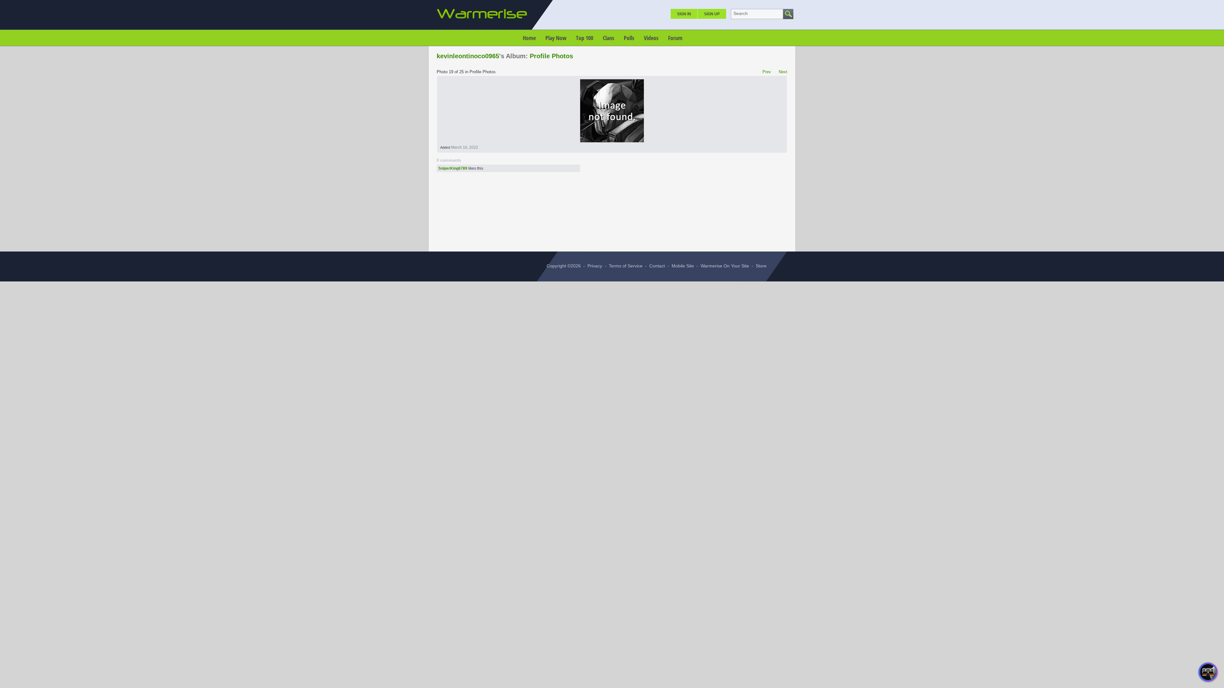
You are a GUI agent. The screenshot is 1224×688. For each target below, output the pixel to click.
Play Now (555, 38)
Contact (657, 265)
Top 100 (584, 38)
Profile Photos (551, 56)
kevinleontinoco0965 (468, 56)
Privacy (594, 265)
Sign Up (712, 14)
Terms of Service (626, 265)
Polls (629, 38)
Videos (651, 38)
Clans (608, 38)
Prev (766, 71)
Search (740, 13)
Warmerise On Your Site (725, 265)
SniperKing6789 (452, 168)
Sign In (684, 14)
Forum (675, 38)
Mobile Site (683, 265)
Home (529, 38)
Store (761, 265)
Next (783, 71)
